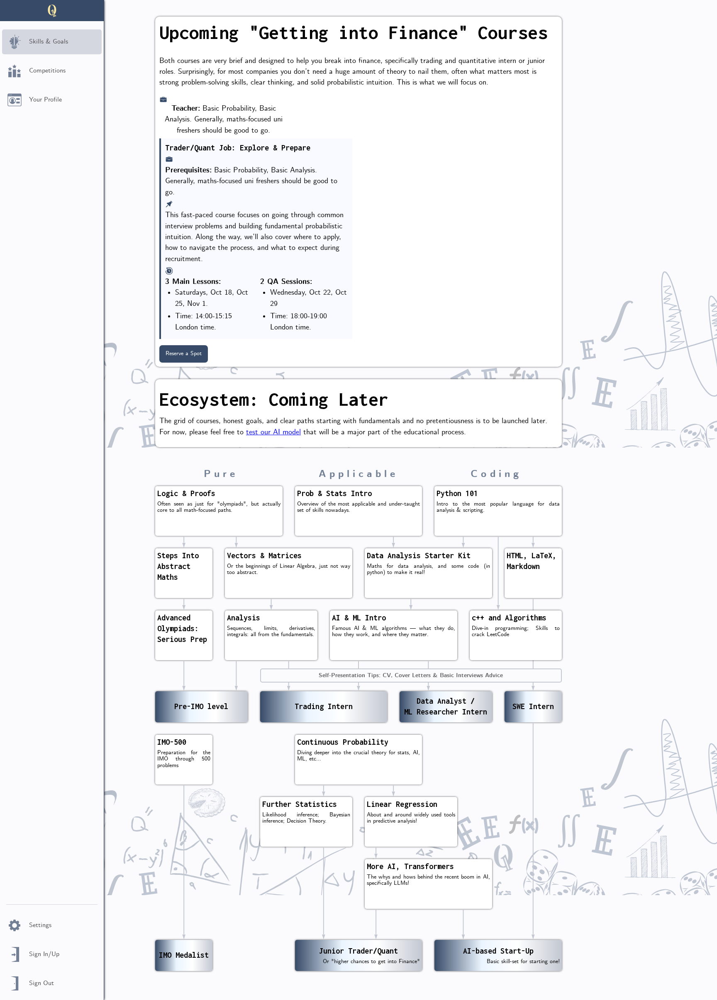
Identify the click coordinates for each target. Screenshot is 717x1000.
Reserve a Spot (184, 353)
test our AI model (273, 432)
